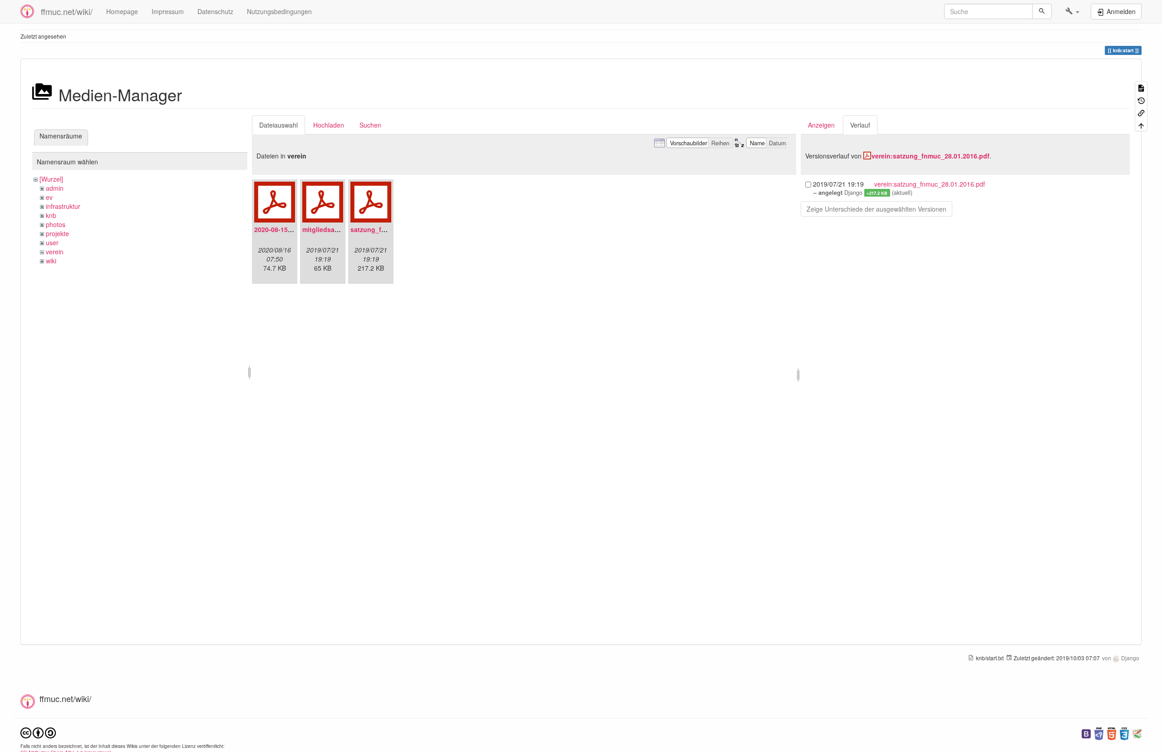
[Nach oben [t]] (1141, 124)
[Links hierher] (1141, 112)
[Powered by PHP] (1098, 733)
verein (55, 251)
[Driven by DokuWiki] (1137, 733)
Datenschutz (215, 11)
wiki (51, 260)
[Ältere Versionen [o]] (1141, 99)
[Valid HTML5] (1111, 733)
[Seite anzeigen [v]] (1141, 87)
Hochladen (328, 124)
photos (55, 224)
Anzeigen (821, 124)
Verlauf (860, 124)
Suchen (370, 124)
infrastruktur (63, 206)
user (52, 242)
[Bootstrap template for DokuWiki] (1086, 733)
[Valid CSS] (1124, 733)
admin (55, 188)
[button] (1072, 11)
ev (49, 197)
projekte (57, 233)
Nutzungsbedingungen (279, 11)
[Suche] (1042, 11)
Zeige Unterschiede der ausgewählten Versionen (876, 208)
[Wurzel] (51, 178)
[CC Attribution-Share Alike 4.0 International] (38, 732)
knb (51, 215)
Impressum (168, 11)
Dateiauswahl (278, 124)
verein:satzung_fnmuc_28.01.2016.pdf (931, 155)
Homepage (122, 11)
